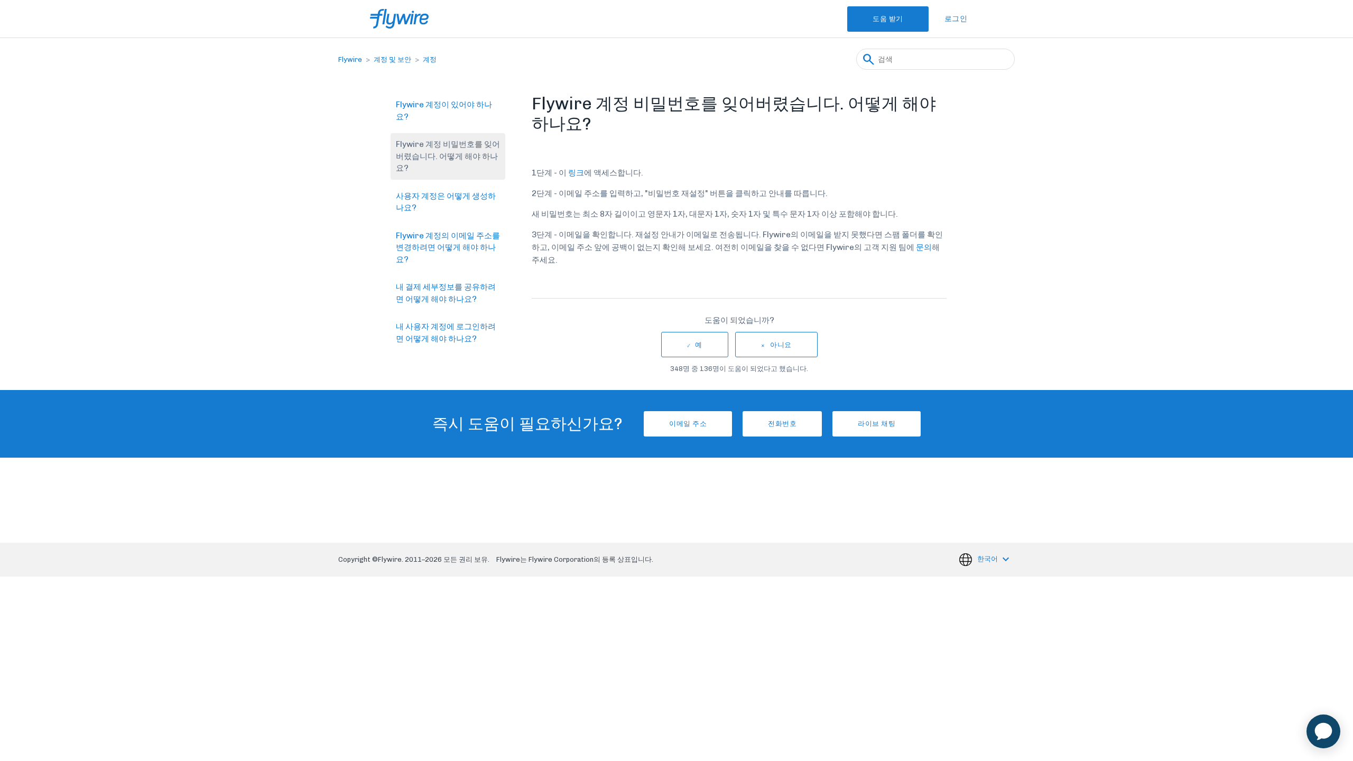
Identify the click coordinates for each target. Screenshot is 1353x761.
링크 (576, 173)
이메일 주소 (688, 424)
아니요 (781, 345)
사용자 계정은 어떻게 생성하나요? (446, 202)
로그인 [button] (956, 18)
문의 (924, 247)
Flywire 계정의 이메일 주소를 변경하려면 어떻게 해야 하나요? (448, 247)
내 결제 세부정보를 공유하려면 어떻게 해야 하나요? (446, 293)
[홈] (399, 19)
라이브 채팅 (876, 424)
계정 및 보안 (392, 59)
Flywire (350, 59)
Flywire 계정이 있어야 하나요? (444, 111)
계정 (430, 59)
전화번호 (782, 424)
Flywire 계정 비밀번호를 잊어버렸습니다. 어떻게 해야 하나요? (448, 156)
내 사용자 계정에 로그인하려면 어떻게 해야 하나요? (446, 333)
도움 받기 (888, 19)
